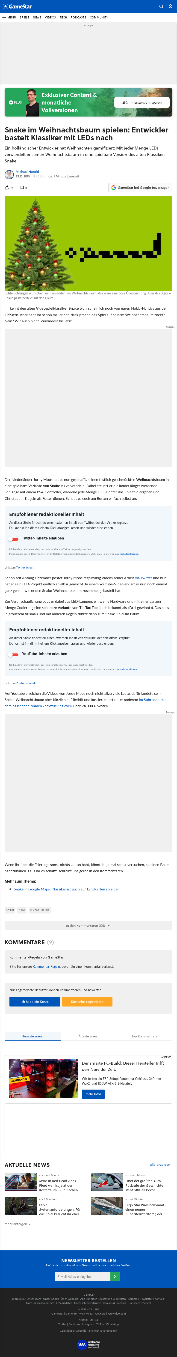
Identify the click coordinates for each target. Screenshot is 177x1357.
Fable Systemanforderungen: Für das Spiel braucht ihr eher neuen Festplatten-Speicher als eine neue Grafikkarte (60, 1214)
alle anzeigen (160, 1164)
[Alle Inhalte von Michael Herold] (9, 174)
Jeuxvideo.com (117, 1313)
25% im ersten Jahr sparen (142, 102)
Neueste (32, 1036)
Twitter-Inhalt (24, 567)
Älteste (89, 1036)
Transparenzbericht (139, 1303)
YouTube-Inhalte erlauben (44, 653)
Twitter (62, 1324)
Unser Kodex (51, 1299)
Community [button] (99, 17)
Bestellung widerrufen (112, 1299)
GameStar (57, 1313)
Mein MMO (86, 1313)
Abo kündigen (88, 1299)
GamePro (71, 1313)
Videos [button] (50, 17)
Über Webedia (69, 1299)
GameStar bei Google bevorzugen (143, 187)
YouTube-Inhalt (26, 683)
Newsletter (145, 1299)
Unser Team (34, 1299)
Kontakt (159, 1299)
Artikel (10, 910)
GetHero (100, 1313)
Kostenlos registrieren (87, 1001)
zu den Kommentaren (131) (85, 925)
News (21, 910)
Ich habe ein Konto (35, 1001)
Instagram (88, 1324)
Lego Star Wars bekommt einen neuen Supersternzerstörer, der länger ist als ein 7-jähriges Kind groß (146, 1214)
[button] (161, 6)
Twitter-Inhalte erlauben (43, 538)
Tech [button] (63, 17)
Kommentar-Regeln (46, 966)
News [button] (37, 17)
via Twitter (143, 577)
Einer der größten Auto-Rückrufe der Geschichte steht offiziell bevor (144, 1185)
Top (144, 1036)
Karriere (132, 1299)
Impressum (18, 1299)
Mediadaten (65, 1303)
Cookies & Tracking (114, 1303)
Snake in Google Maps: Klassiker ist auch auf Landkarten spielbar (66, 889)
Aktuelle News (27, 1164)
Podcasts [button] (78, 17)
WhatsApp (112, 1324)
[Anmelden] (115, 1276)
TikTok (100, 1324)
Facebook (74, 1324)
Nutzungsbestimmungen (41, 1303)
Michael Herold (27, 172)
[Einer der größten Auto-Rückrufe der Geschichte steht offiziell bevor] (107, 1182)
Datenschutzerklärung (126, 553)
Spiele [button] (24, 17)
